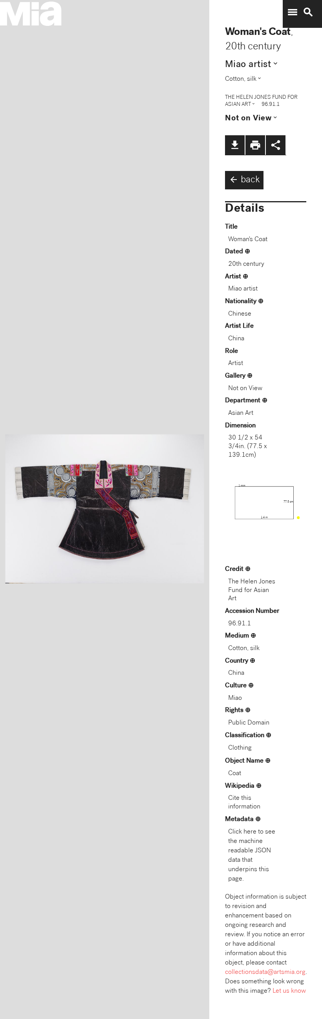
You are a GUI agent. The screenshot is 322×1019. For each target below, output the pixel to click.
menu (292, 12)
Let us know (289, 991)
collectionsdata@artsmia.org (265, 972)
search (308, 12)
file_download (235, 145)
